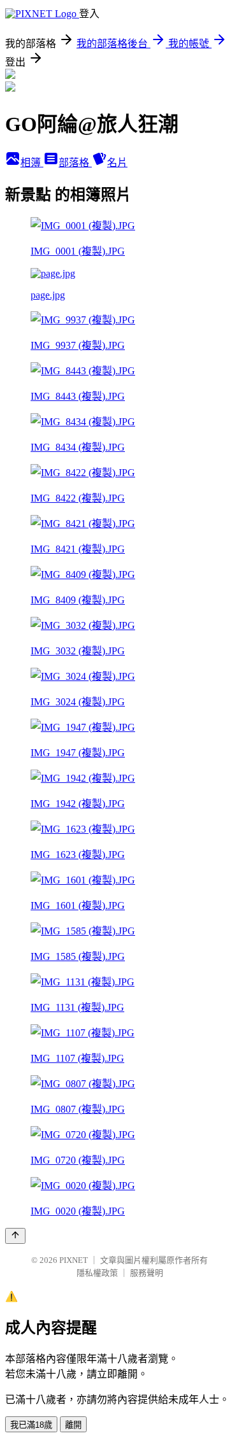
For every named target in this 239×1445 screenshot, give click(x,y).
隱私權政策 (97, 1273)
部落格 (75, 162)
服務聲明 (146, 1273)
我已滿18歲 (31, 1425)
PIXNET (73, 1260)
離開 (73, 1425)
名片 (117, 162)
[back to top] (15, 1236)
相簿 (31, 162)
